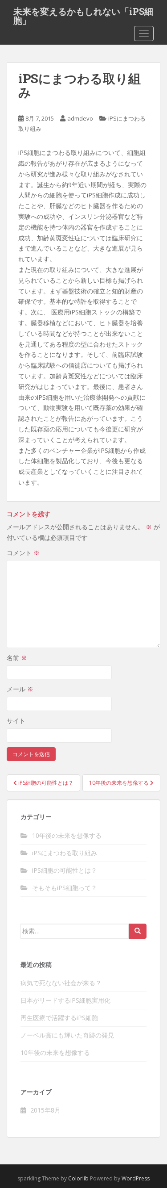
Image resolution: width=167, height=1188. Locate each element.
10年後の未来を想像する (67, 835)
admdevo (80, 118)
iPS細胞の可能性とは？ (64, 870)
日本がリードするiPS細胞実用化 (65, 1000)
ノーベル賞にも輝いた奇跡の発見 (67, 1035)
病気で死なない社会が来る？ (61, 983)
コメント (23, 552)
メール (20, 689)
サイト (16, 720)
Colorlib (78, 1178)
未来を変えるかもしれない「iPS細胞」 (83, 13)
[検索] (138, 931)
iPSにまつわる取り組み (64, 853)
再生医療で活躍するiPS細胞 (59, 1017)
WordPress (136, 1178)
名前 (17, 657)
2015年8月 (45, 1110)
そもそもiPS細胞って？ (64, 887)
